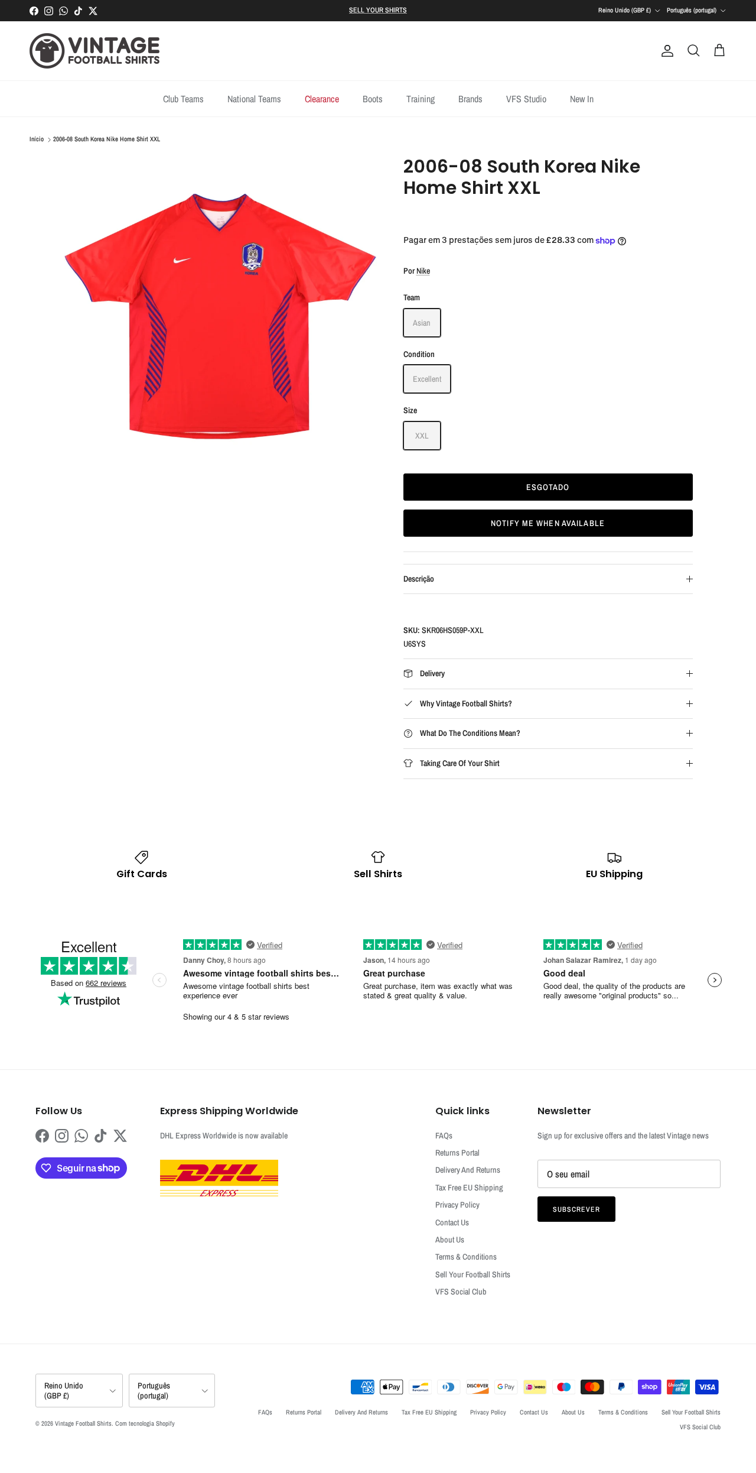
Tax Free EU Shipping (469, 1187)
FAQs (443, 1135)
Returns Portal (457, 1152)
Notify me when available (548, 523)
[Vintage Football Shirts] (94, 51)
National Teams (254, 98)
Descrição (418, 578)
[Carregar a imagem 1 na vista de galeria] (220, 313)
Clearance (322, 98)
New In (582, 98)
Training (420, 98)
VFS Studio (526, 98)
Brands (470, 98)
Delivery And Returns (467, 1169)
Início (37, 139)
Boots (373, 98)
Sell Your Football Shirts (472, 1274)
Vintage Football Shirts (83, 1423)
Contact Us (452, 1222)
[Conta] (665, 51)
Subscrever (576, 1209)
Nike (423, 270)
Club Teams (183, 98)
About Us (449, 1239)
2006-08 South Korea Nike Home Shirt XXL (106, 139)
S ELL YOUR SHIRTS (378, 10)
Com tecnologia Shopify (145, 1423)
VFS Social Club (461, 1291)
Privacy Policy (457, 1204)
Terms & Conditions (466, 1256)
